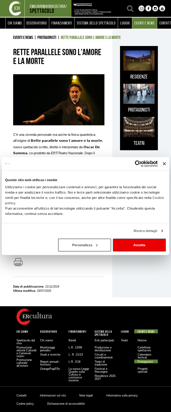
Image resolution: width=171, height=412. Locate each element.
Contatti (21, 395)
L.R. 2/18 (74, 361)
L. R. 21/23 (76, 354)
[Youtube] (162, 8)
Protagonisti (46, 37)
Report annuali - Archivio (50, 363)
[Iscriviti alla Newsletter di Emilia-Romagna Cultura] (141, 8)
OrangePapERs (50, 368)
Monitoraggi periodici (47, 349)
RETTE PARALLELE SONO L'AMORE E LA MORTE (91, 37)
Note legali (86, 395)
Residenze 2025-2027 (105, 377)
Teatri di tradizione (101, 363)
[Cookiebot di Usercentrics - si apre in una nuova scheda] (138, 163)
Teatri (124, 340)
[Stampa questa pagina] (18, 262)
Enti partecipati (104, 340)
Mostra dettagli (145, 231)
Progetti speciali (143, 370)
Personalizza (82, 245)
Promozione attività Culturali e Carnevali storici (26, 352)
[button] (14, 23)
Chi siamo (46, 340)
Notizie (142, 340)
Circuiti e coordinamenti (104, 356)
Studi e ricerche (50, 354)
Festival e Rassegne (101, 370)
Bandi (72, 340)
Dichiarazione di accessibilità (66, 403)
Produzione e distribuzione (103, 349)
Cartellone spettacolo (144, 349)
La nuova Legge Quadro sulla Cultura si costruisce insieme (79, 374)
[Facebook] (148, 8)
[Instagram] (155, 8)
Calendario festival (144, 356)
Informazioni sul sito (53, 395)
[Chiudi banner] (164, 163)
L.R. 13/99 (75, 347)
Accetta (139, 245)
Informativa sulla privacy (122, 395)
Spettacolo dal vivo (25, 342)
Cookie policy (25, 403)
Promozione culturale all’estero (24, 362)
